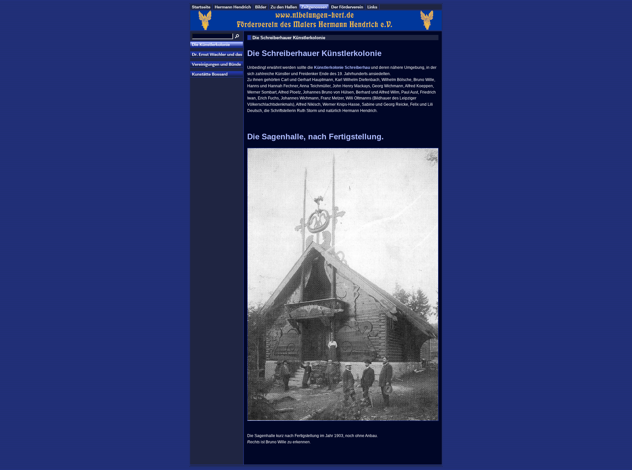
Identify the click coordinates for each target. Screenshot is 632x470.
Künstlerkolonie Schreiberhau (342, 67)
